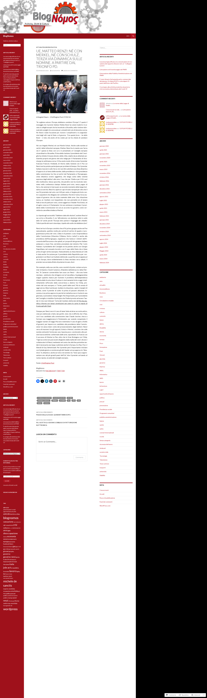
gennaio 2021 (104, 154)
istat (15, 561)
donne (102, 332)
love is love (9, 574)
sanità (102, 425)
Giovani (102, 355)
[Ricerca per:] (116, 48)
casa (101, 297)
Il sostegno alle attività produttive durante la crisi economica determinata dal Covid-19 (115, 88)
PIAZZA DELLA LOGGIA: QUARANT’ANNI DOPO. (53, 413)
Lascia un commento (70, 70)
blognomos (55, 70)
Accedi (102, 494)
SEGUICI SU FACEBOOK (10, 492)
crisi (101, 304)
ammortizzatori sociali (9, 509)
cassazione (8, 521)
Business (103, 293)
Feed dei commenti (106, 502)
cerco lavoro (17, 522)
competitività (9, 525)
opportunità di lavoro (107, 394)
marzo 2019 (103, 169)
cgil (4, 525)
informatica (103, 374)
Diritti (102, 320)
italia (11, 564)
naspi (5, 589)
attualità (40, 47)
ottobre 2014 (104, 231)
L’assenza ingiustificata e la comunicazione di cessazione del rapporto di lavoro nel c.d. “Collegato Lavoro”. (116, 64)
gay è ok (6, 549)
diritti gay (6, 530)
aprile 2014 (103, 255)
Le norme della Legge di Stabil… (14, 103)
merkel (55, 400)
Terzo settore (104, 464)
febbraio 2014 (104, 262)
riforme (16, 601)
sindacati (103, 448)
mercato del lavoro (8, 578)
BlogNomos (8, 36)
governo (102, 363)
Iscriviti (7, 481)
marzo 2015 (103, 212)
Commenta (79, 457)
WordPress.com (105, 506)
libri (4, 574)
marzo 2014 (103, 259)
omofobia (14, 591)
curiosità (102, 316)
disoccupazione (10, 533)
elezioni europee (59, 398)
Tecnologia (103, 456)
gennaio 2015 (104, 220)
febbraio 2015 (104, 216)
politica (53, 47)
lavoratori (6, 571)
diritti (18, 528)
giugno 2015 (104, 204)
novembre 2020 (105, 158)
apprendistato (7, 511)
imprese (5, 561)
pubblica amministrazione (108, 417)
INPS (101, 378)
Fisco (101, 343)
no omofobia (11, 589)
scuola (102, 436)
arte (101, 281)
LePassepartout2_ (112, 116)
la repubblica (15, 568)
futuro (11, 544)
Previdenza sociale (106, 409)
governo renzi (9, 557)
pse (79, 400)
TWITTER (61, 371)
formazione (103, 347)
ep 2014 (70, 398)
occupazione (7, 591)
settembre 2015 (105, 193)
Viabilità (102, 475)
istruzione (6, 564)
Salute (102, 421)
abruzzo (6, 507)
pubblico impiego (8, 598)
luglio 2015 (103, 200)
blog (18, 514)
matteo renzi (7, 576)
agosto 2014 (104, 239)
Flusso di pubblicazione (107, 498)
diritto (102, 324)
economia (103, 335)
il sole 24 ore (7, 559)
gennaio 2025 (104, 146)
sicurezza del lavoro (106, 444)
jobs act (7, 567)
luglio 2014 (103, 243)
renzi (40, 403)
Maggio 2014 (104, 251)
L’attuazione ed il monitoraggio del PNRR (113, 69)
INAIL (102, 370)
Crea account (104, 490)
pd (69, 400)
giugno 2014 (104, 247)
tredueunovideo (111, 122)
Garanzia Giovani (7, 546)
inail (9, 561)
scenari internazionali (107, 433)
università (103, 471)
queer (15, 598)
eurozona (12, 542)
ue (11, 605)
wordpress (10, 609)
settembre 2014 (105, 235)
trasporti (103, 468)
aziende (6, 514)
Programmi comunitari (107, 413)
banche (12, 514)
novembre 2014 (105, 227)
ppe (74, 400)
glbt (10, 551)
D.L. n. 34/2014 (13, 528)
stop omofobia (12, 603)
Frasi (101, 351)
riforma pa (11, 601)
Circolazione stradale (107, 301)
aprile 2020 (103, 161)
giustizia (102, 359)
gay (14, 546)
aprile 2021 (103, 150)
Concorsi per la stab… (113, 110)
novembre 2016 (105, 173)
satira (101, 429)
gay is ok (18, 546)
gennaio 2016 (104, 185)
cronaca (102, 308)
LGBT (102, 390)
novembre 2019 (105, 165)
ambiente (103, 277)
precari (102, 402)
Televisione (103, 460)
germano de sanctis (14, 549)
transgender (6, 605)
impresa (102, 367)
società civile (104, 452)
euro (15, 539)
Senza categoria (105, 440)
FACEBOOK (50, 371)
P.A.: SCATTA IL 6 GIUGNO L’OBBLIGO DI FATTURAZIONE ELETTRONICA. (56, 422)
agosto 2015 (104, 196)
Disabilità (103, 328)
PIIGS (4, 593)
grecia (18, 557)
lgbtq (18, 571)
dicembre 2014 (105, 224)
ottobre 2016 (104, 177)
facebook (6, 544)
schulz (47, 403)
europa (47, 47)
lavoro (102, 382)
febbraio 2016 (104, 181)
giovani (6, 551)
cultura (102, 312)
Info (127, 36)
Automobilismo (105, 289)
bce (16, 514)
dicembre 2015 (105, 189)
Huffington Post (44, 400)
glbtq (12, 551)
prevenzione (104, 405)
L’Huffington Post (47, 363)
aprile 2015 (103, 208)
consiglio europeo (44, 398)
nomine (62, 400)
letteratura (103, 386)
